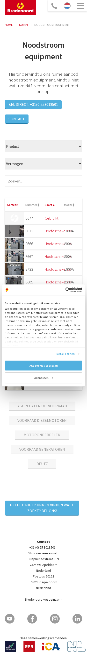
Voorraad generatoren (42, 449)
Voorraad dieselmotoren (42, 420)
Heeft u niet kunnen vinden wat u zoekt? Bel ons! (42, 508)
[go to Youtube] (9, 619)
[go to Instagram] (55, 619)
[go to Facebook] (32, 619)
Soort (49, 205)
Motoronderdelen (42, 434)
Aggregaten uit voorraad (42, 405)
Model (68, 205)
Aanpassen (41, 378)
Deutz (42, 463)
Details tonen (66, 354)
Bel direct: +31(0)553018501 (33, 104)
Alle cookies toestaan (43, 366)
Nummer (31, 205)
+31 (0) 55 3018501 (42, 547)
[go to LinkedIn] (77, 619)
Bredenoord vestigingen (42, 599)
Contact (16, 118)
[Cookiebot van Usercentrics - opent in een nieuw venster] (62, 289)
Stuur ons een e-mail (42, 553)
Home (9, 25)
